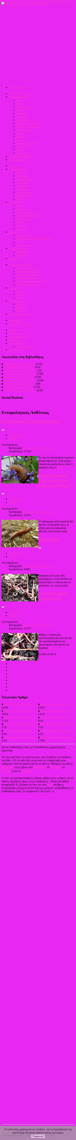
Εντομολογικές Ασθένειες (38, 448)
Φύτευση (20, 209)
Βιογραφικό (15, 320)
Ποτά (18, 297)
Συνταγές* (14, 288)
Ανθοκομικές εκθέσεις (20, 323)
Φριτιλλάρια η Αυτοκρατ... (18, 367)
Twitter (6, 771)
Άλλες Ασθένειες (24, 245)
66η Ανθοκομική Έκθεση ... (19, 704)
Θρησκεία (21, 311)
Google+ (26, 771)
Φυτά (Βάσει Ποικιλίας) (20, 156)
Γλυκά (19, 294)
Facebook (39, 767)
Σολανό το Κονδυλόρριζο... (19, 390)
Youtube (55, 767)
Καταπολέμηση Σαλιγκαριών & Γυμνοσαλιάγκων (54, 480)
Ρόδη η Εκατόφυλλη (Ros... (19, 370)
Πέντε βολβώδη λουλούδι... (19, 717)
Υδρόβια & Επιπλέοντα (27, 123)
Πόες (18, 100)
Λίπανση (20, 222)
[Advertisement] (38, 45)
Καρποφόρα (22, 146)
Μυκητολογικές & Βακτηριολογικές (34, 238)
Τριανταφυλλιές (24, 130)
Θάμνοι (19, 103)
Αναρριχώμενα (23, 107)
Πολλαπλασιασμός (18, 169)
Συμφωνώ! (38, 1136)
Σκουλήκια (48, 539)
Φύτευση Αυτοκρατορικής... (56, 704)
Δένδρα (20, 110)
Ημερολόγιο (15, 258)
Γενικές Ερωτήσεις (25, 268)
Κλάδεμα (20, 225)
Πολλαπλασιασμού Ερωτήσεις (31, 281)
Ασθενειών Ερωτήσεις (27, 284)
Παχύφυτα (21, 153)
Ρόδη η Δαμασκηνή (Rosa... (19, 373)
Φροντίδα (13, 202)
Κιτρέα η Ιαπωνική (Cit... (18, 387)
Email (12, 438)
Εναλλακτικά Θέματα (19, 314)
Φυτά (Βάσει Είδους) (19, 97)
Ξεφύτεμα (21, 228)
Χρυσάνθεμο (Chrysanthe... (19, 380)
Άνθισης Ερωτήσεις (25, 278)
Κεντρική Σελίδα (17, 87)
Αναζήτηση (14, 340)
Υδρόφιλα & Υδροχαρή (27, 126)
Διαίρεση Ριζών (24, 195)
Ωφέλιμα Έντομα (17, 248)
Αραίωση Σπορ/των (26, 212)
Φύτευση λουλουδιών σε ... (56, 724)
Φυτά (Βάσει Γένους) (19, 93)
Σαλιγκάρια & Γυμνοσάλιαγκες (30, 421)
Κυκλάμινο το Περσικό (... (19, 363)
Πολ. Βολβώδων (24, 179)
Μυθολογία (21, 307)
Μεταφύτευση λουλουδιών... (20, 724)
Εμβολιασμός (22, 182)
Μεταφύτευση (23, 219)
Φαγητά (20, 291)
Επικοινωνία (15, 350)
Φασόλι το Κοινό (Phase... (18, 383)
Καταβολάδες (23, 185)
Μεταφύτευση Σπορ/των (28, 215)
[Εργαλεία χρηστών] (2, 429)
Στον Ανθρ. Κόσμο (18, 301)
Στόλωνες (21, 199)
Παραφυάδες (22, 189)
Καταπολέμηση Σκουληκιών (53, 596)
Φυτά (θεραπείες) (17, 159)
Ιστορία (20, 304)
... (10, 680)
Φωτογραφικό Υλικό (19, 336)
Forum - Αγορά (16, 333)
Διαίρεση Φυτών (24, 192)
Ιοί (17, 242)
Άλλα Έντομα (22, 255)
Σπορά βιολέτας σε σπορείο (56, 730)
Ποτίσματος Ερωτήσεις (27, 274)
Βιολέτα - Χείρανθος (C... (18, 377)
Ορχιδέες (20, 133)
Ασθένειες (14, 232)
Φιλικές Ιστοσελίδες (26, 346)
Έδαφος (20, 205)
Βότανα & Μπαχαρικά (27, 143)
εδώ (49, 784)
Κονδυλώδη (22, 116)
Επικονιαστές (23, 252)
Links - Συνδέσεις (17, 343)
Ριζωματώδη (22, 120)
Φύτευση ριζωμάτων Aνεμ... (20, 710)
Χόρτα (19, 140)
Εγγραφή (7, 767)
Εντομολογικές (23, 235)
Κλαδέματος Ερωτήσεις (27, 271)
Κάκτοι (19, 149)
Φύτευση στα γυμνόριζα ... (19, 730)
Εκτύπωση (15, 435)
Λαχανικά (20, 136)
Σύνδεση (13, 330)
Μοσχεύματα (22, 176)
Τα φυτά (13, 166)
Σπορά (19, 172)
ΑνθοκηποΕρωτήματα (20, 264)
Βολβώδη (21, 113)
